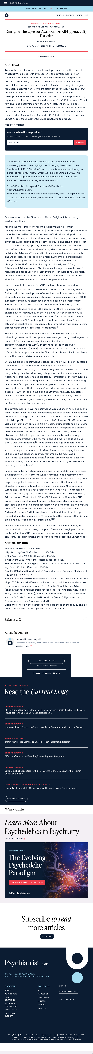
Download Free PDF (46, 661)
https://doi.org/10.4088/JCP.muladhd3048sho (30, 552)
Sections (42, 8)
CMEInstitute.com (21, 190)
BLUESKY (42, 1008)
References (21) (14, 619)
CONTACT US (11, 1010)
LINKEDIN (42, 1001)
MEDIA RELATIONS (10, 998)
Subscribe (47, 936)
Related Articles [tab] (45, 56)
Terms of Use (24, 1035)
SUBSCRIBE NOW (66, 999)
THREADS (42, 1005)
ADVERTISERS (11, 994)
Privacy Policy (12, 1035)
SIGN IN (62, 986)
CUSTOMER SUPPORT (10, 1014)
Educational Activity (38, 27)
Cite (56, 8)
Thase (22, 221)
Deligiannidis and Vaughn (67, 217)
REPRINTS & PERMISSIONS (11, 1004)
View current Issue (16, 799)
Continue (80, 142)
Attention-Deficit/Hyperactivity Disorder (72, 15)
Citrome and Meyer (41, 217)
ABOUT (8, 990)
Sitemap (78, 1039)
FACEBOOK (43, 994)
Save (28, 8)
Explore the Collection (14, 839)
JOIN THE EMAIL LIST (68, 991)
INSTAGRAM (43, 997)
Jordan (9, 221)
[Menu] (5, 3)
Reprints (63, 8)
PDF (51, 8)
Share (34, 8)
